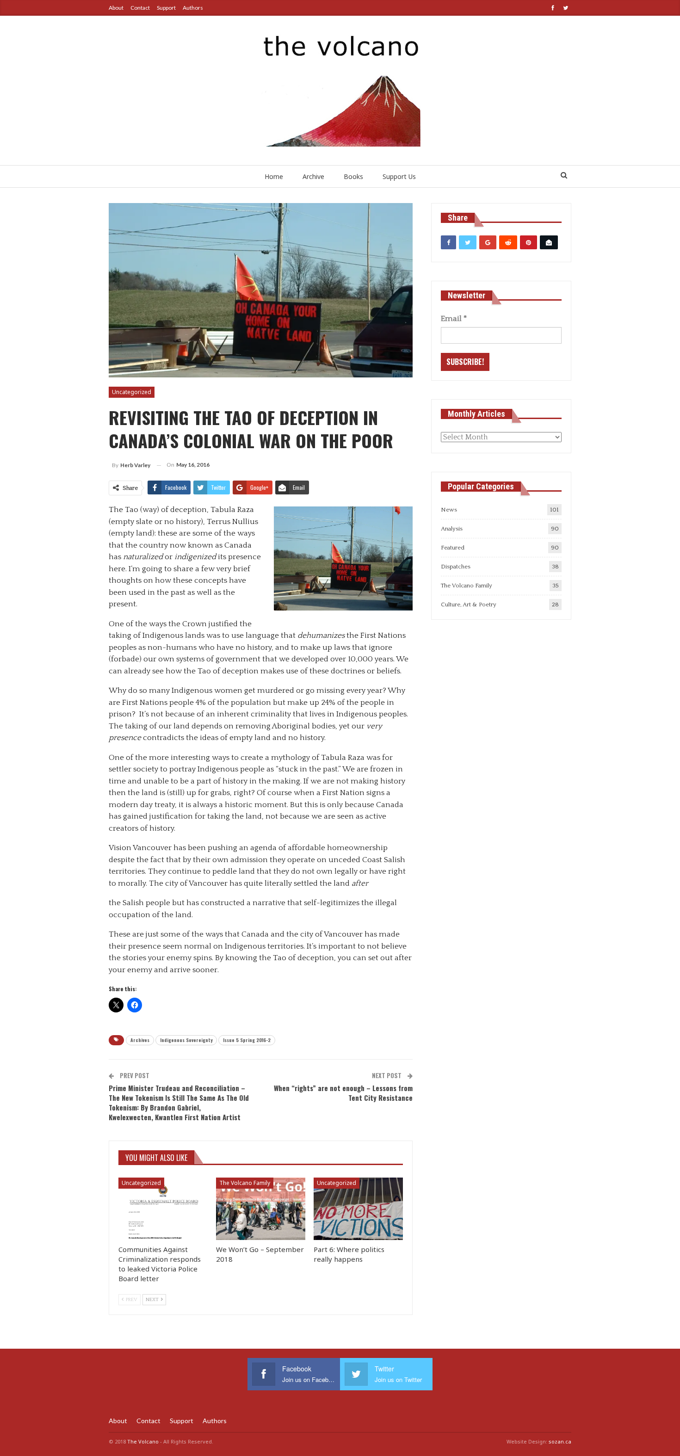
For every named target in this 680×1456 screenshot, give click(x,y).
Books (353, 176)
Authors (193, 7)
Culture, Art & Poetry (468, 604)
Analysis (452, 528)
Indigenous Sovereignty (186, 1039)
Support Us (399, 176)
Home (274, 176)
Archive (313, 176)
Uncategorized (131, 392)
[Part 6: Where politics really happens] (358, 1209)
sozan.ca (560, 1441)
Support (166, 7)
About (116, 7)
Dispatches (455, 566)
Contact (140, 7)
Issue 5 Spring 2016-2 (247, 1039)
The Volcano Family (244, 1183)
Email (454, 319)
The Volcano (143, 1441)
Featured (452, 547)
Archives (139, 1039)
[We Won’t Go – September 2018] (260, 1209)
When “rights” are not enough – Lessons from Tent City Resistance (343, 1093)
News (449, 509)
